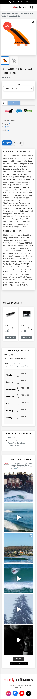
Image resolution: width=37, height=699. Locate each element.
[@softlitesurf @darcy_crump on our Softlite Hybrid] (18, 609)
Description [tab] (7, 143)
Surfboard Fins (24, 14)
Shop (8, 14)
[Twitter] (28, 693)
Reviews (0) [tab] (18, 143)
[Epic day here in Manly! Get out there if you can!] (18, 548)
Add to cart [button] (10, 337)
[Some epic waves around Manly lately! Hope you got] (18, 487)
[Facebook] (15, 693)
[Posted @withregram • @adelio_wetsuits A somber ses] (18, 640)
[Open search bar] (31, 7)
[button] (33, 22)
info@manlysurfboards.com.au (21, 366)
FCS (7, 130)
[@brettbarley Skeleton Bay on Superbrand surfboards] (18, 517)
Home (3, 14)
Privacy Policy (13, 446)
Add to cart (14, 103)
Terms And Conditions (16, 443)
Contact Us (12, 440)
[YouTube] (21, 693)
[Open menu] (4, 7)
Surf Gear (14, 14)
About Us (11, 438)
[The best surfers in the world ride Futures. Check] (18, 578)
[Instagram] (8, 693)
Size (18, 84)
